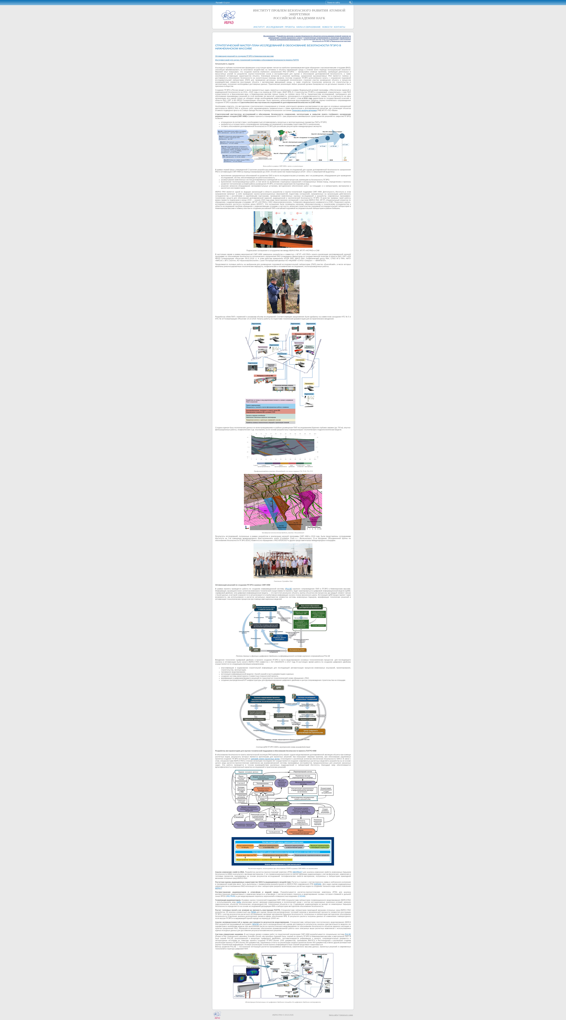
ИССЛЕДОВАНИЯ (274, 27)
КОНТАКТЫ (339, 27)
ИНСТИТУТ (259, 27)
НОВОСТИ (327, 27)
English (227, 3)
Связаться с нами (346, 1015)
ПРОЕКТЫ (290, 27)
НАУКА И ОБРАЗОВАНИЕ (308, 27)
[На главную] (228, 24)
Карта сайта (333, 1015)
